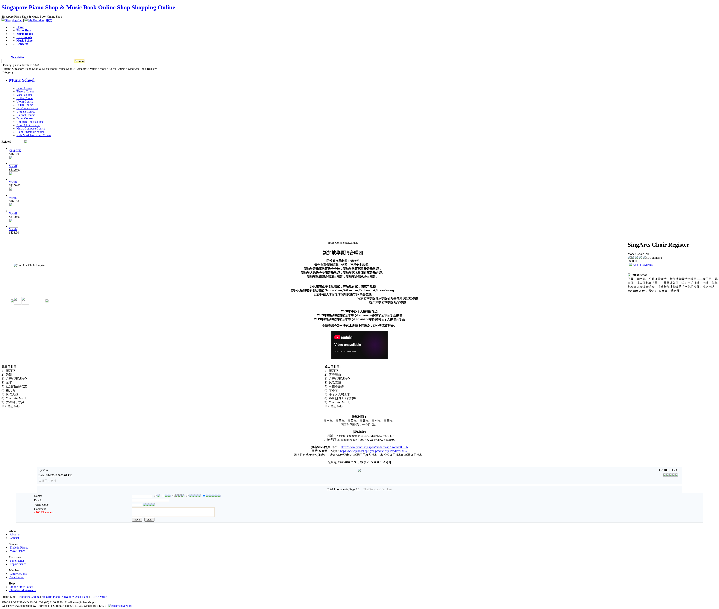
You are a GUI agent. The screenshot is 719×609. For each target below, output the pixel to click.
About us (15, 534)
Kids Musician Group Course (33, 135)
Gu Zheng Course (27, 108)
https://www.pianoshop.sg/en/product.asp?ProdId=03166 (374, 447)
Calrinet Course (25, 115)
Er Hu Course (24, 104)
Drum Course (24, 118)
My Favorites (36, 20)
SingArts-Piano (51, 596)
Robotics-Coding (29, 596)
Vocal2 (13, 229)
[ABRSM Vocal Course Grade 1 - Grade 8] (13, 163)
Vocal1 (13, 166)
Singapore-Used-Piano (75, 596)
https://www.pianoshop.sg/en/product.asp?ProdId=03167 (373, 451)
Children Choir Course (29, 121)
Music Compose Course (30, 128)
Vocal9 (13, 197)
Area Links (16, 577)
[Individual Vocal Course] (13, 195)
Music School (22, 80)
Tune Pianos (17, 560)
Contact (14, 537)
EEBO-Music (99, 596)
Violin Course (24, 101)
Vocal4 (13, 182)
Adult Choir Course (28, 125)
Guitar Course (24, 98)
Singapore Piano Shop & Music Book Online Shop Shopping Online (88, 7)
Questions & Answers (22, 590)
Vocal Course (24, 94)
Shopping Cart (13, 20)
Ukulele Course (25, 111)
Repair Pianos (18, 564)
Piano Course (24, 88)
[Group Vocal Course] (13, 226)
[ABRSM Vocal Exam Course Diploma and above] (13, 179)
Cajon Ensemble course (30, 131)
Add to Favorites (643, 264)
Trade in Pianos (19, 547)
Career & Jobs (18, 573)
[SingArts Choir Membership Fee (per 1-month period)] (28, 148)
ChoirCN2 (15, 150)
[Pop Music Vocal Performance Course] (13, 210)
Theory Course (25, 91)
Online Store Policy (21, 586)
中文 (49, 20)
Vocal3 (13, 213)
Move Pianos (17, 550)
